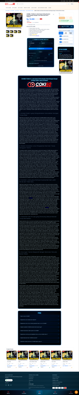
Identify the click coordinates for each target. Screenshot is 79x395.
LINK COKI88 (20, 7)
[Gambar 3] (15, 32)
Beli (67, 17)
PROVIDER (30, 41)
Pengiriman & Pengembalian (57, 382)
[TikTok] (11, 385)
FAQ (29, 382)
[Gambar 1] (7, 32)
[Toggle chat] (76, 392)
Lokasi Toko (31, 380)
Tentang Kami (31, 376)
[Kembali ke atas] (76, 389)
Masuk (73, 1)
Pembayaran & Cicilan (56, 383)
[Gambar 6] (11, 35)
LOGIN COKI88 (33, 7)
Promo (67, 1)
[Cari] (17, 3)
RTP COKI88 (14, 7)
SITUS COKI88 (63, 1)
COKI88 (49, 7)
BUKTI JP (55, 393)
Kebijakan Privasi (55, 378)
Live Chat (71, 393)
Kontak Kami (31, 378)
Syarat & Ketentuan (56, 376)
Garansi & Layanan (56, 385)
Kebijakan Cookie (55, 380)
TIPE (41, 41)
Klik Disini (37, 35)
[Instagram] (8, 385)
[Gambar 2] (11, 32)
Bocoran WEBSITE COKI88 (70, 33)
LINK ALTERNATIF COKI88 (42, 7)
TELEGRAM (24, 393)
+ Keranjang (62, 17)
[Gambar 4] (19, 32)
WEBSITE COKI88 (27, 7)
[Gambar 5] (7, 35)
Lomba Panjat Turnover (66, 33)
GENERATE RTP (40, 48)
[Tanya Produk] (71, 18)
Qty (59, 13)
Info (71, 26)
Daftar (70, 1)
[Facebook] (6, 385)
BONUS (8, 393)
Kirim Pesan (10, 380)
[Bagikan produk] (53, 14)
